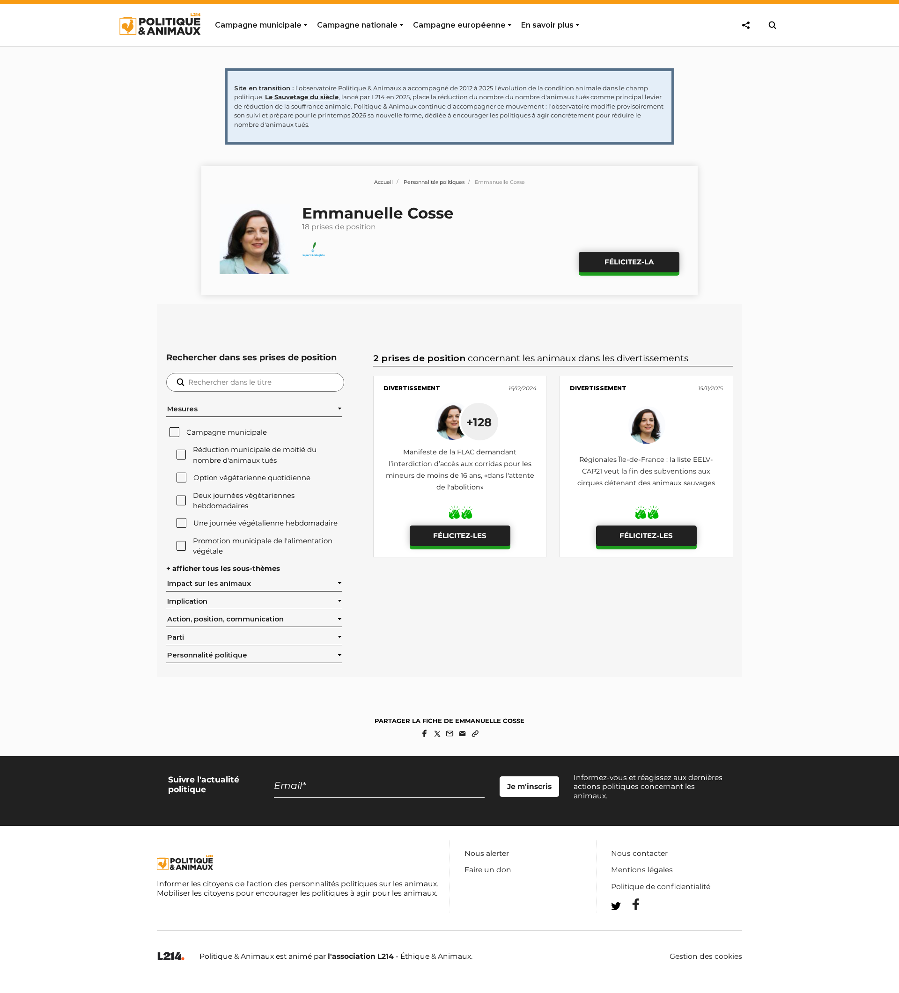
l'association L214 (361, 956)
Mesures (182, 409)
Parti (175, 637)
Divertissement (411, 388)
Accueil (383, 182)
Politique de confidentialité (660, 886)
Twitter (629, 923)
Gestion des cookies (706, 956)
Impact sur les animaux (209, 583)
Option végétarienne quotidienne (251, 478)
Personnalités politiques (434, 182)
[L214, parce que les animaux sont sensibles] (171, 956)
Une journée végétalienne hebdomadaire (265, 523)
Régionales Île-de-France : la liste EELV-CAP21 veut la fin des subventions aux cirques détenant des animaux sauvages (646, 471)
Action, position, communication (225, 619)
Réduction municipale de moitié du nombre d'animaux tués (255, 454)
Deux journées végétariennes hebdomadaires (244, 500)
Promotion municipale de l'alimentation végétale (262, 546)
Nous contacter (639, 853)
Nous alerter (486, 853)
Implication (187, 601)
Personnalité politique (207, 655)
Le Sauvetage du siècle (302, 97)
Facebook (629, 904)
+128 (479, 422)
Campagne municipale (226, 432)
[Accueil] (159, 43)
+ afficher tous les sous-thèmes (223, 568)
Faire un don (487, 869)
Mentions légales (642, 869)
